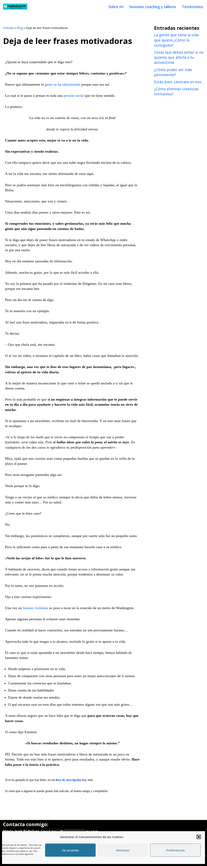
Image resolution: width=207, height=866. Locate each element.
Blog (20, 28)
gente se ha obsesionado (62, 84)
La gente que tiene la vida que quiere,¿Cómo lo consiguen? (176, 39)
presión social (74, 96)
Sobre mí (116, 6)
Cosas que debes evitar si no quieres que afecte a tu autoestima (179, 57)
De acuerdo (70, 850)
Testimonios (192, 6)
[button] (199, 837)
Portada (8, 28)
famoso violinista (35, 608)
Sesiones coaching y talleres (152, 6)
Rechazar (123, 850)
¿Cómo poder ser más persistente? (173, 72)
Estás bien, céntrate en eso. (178, 81)
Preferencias (175, 850)
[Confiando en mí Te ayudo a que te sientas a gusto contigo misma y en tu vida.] (15, 7)
